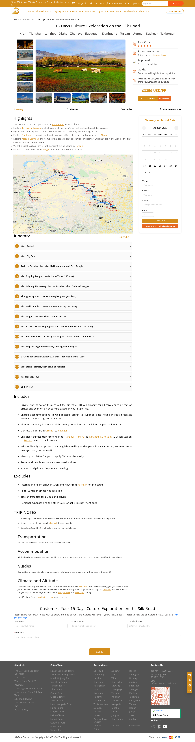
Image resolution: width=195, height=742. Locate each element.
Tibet (114, 678)
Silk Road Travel (160, 715)
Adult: (144, 210)
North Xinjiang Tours (61, 678)
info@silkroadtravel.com (90, 3)
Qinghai (115, 707)
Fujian (114, 711)
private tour (57, 124)
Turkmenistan (101, 704)
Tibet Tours (56, 689)
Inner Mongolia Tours (61, 704)
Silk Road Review (23, 698)
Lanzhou (94, 436)
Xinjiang (115, 670)
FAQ (16, 706)
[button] (73, 246)
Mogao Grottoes (30, 138)
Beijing (132, 670)
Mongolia (116, 704)
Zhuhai (132, 719)
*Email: (145, 190)
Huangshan (99, 685)
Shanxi (132, 715)
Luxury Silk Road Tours (62, 670)
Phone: (145, 200)
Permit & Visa (21, 710)
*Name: (145, 181)
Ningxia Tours (57, 711)
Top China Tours (58, 682)
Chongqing (99, 682)
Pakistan (115, 696)
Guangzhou (117, 682)
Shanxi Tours (57, 730)
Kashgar (45, 149)
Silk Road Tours (28, 19)
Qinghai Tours (57, 696)
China (104, 135)
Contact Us (20, 677)
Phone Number (78, 621)
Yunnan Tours (57, 685)
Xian (96, 689)
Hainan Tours (57, 715)
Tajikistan (134, 696)
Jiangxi (132, 711)
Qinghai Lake (64, 592)
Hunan (97, 715)
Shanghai (134, 674)
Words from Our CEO (25, 681)
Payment (19, 684)
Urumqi (49, 430)
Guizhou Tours (57, 722)
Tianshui (69, 436)
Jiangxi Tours (56, 719)
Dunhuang (27, 135)
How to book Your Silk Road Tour (28, 694)
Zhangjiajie (117, 689)
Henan (132, 707)
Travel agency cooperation (28, 688)
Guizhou (98, 711)
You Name (20, 621)
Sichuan (98, 707)
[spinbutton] (148, 215)
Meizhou (115, 725)
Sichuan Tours (57, 700)
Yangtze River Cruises (100, 720)
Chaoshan (134, 725)
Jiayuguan (98, 693)
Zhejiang (133, 682)
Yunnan (133, 704)
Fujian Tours (56, 707)
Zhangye (133, 689)
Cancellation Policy (44, 597)
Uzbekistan (99, 700)
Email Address (135, 621)
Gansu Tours (56, 693)
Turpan (79, 145)
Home (16, 19)
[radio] (139, 46)
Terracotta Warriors (32, 128)
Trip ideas (19, 632)
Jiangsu (115, 715)
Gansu (114, 674)
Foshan (97, 725)
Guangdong (117, 719)
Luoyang (115, 685)
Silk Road (53, 523)
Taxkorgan (79, 592)
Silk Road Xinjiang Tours (62, 674)
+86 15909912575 (119, 3)
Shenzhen (134, 685)
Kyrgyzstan (134, 700)
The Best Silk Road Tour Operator (26, 672)
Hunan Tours (57, 726)
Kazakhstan (117, 700)
